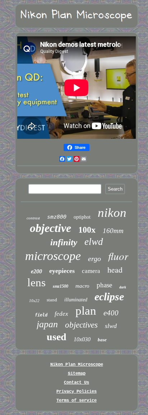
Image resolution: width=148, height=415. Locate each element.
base (102, 339)
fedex (61, 313)
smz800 (56, 217)
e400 (111, 313)
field (41, 315)
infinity (63, 242)
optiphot (82, 217)
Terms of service (76, 400)
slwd (111, 325)
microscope (53, 256)
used (56, 336)
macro (82, 286)
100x (87, 229)
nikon (112, 213)
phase (104, 285)
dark (122, 287)
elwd (93, 241)
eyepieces (62, 270)
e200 (36, 271)
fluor (118, 256)
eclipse (109, 296)
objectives (81, 324)
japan (47, 324)
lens (36, 282)
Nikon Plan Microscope (76, 364)
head (114, 269)
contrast (33, 218)
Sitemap (76, 373)
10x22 (34, 300)
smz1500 (60, 286)
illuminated (75, 299)
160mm (113, 230)
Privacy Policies (76, 391)
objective (50, 228)
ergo (94, 259)
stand (52, 299)
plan (85, 310)
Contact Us (76, 382)
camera (91, 271)
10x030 (82, 339)
